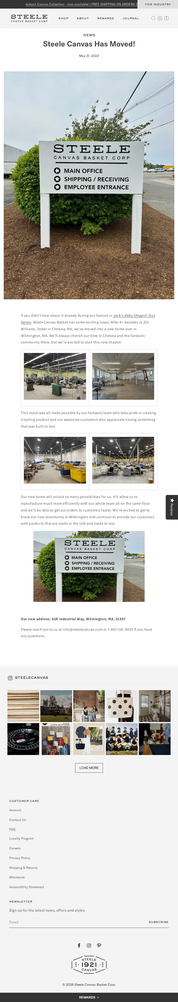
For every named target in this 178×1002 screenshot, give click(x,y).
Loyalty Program (21, 838)
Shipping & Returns (23, 868)
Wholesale (17, 877)
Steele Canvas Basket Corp (95, 984)
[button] (63, 21)
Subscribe (158, 922)
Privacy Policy (19, 858)
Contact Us (17, 820)
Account (15, 810)
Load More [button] (89, 768)
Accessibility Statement (26, 887)
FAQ (12, 829)
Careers (15, 848)
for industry (158, 4)
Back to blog (92, 659)
